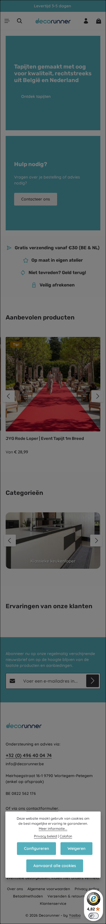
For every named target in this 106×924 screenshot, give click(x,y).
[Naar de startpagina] (53, 20)
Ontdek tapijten (36, 96)
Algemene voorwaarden (48, 888)
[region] (53, 396)
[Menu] (7, 21)
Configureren (36, 848)
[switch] (93, 916)
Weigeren (76, 848)
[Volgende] (97, 396)
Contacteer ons (35, 199)
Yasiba (75, 915)
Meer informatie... (53, 828)
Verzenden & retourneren (70, 896)
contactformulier (42, 808)
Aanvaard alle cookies (54, 865)
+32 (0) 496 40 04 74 (29, 755)
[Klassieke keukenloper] (53, 540)
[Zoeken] (19, 21)
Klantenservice (53, 903)
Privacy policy (87, 888)
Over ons (15, 888)
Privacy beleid (45, 836)
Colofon (66, 836)
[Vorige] (9, 396)
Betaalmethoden (28, 896)
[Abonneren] (92, 680)
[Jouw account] (86, 21)
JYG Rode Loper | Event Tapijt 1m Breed (45, 438)
